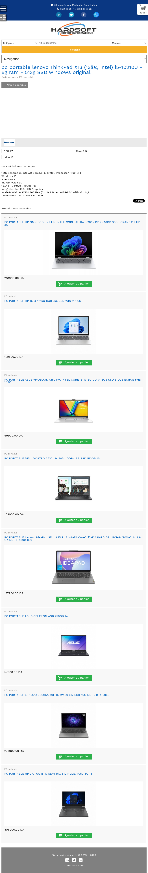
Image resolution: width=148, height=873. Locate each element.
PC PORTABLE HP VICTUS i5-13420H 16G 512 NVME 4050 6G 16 (48, 773)
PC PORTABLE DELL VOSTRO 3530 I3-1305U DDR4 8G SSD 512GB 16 (52, 458)
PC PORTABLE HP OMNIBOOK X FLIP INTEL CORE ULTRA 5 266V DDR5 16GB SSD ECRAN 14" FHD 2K (72, 223)
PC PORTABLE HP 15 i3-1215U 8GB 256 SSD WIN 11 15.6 (42, 301)
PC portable (10, 217)
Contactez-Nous (74, 865)
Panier (143, 12)
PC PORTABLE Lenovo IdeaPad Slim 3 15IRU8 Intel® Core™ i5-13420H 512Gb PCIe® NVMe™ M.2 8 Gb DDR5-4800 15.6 (72, 539)
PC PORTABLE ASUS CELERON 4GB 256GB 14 (36, 616)
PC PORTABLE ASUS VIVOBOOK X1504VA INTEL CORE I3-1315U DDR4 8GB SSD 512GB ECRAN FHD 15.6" (72, 381)
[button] (88, 81)
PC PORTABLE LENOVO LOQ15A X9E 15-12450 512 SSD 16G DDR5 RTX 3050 (56, 695)
